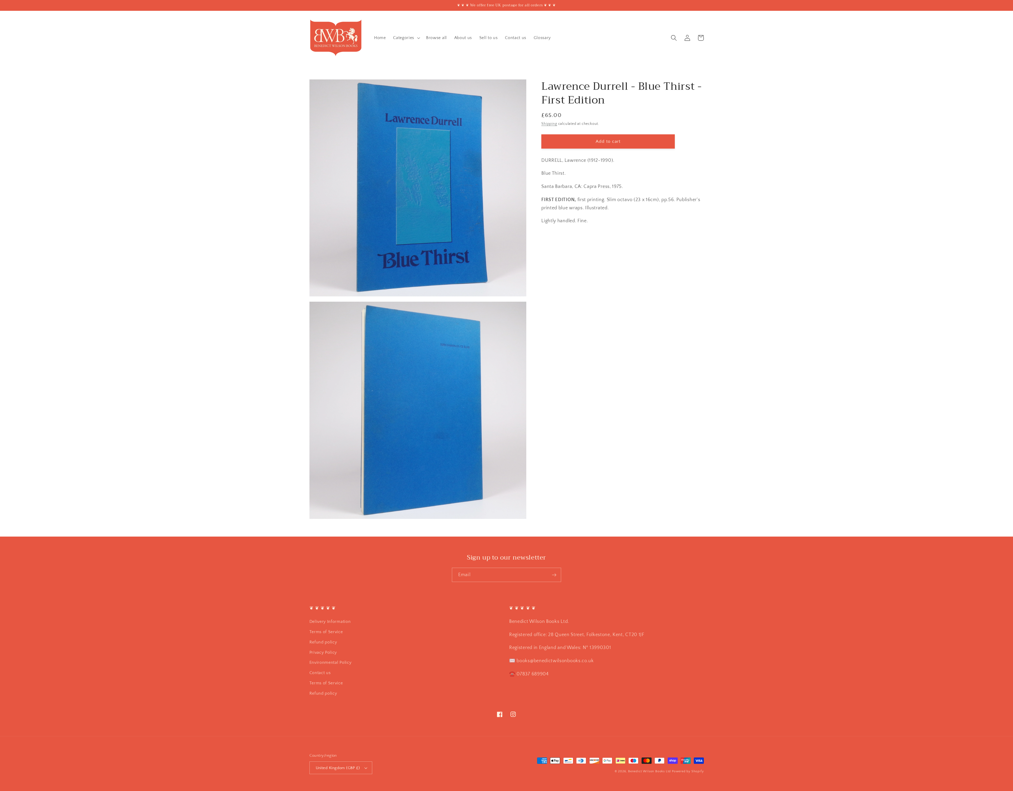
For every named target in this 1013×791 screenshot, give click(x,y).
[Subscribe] (554, 575)
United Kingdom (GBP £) (338, 768)
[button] (405, 37)
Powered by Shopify (688, 771)
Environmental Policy (330, 662)
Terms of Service (326, 631)
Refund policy (323, 642)
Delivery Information (330, 621)
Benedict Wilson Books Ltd (649, 771)
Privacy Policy (323, 652)
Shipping (549, 124)
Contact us (320, 672)
